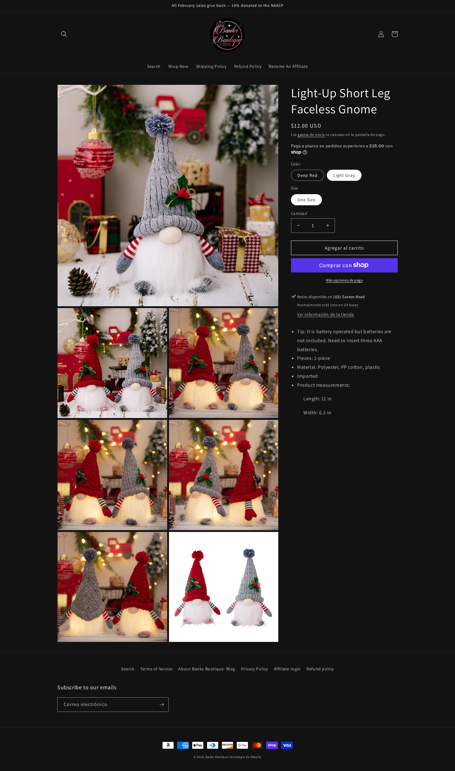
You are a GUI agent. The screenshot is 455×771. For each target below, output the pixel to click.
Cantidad (299, 213)
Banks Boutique (217, 757)
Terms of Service (156, 669)
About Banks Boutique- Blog (206, 669)
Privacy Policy (254, 669)
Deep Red (307, 175)
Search (128, 669)
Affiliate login (287, 669)
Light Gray (344, 175)
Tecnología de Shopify (245, 757)
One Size (306, 199)
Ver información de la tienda (325, 314)
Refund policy (320, 669)
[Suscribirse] (161, 704)
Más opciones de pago (344, 279)
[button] (64, 34)
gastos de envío (311, 134)
